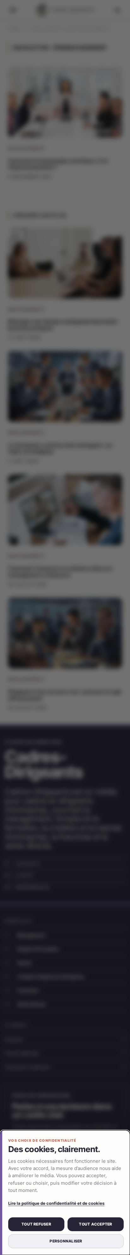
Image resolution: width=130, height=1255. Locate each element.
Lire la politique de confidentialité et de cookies (56, 1203)
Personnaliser (66, 1241)
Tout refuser (36, 1224)
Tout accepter (95, 1224)
